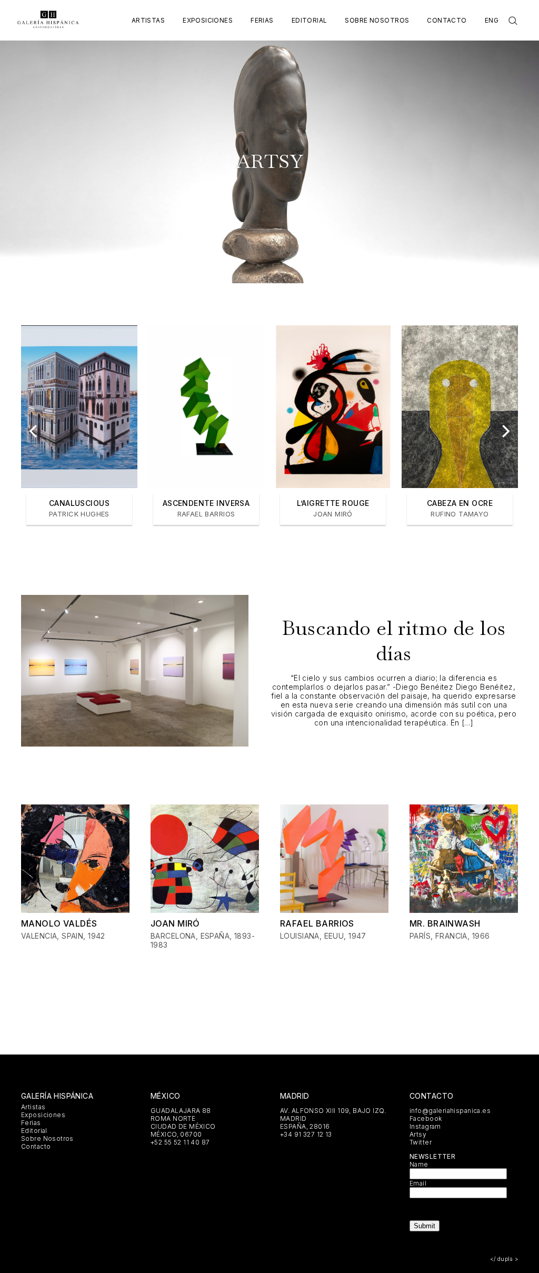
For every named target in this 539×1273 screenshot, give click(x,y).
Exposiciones (208, 20)
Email (418, 1183)
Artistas (148, 20)
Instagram (425, 1126)
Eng (491, 20)
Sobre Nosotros (377, 20)
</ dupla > (504, 1259)
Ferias (262, 20)
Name (419, 1164)
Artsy (418, 1134)
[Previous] (34, 431)
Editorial (309, 20)
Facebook (426, 1118)
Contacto (446, 20)
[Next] (505, 431)
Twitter (421, 1142)
